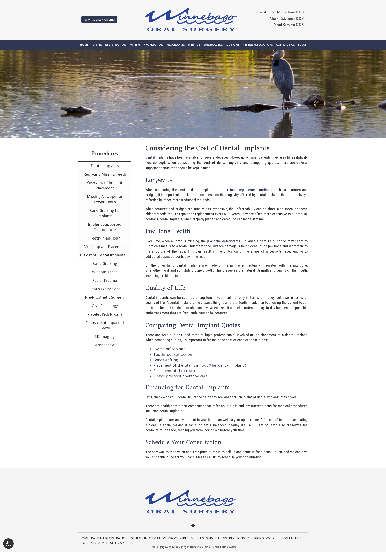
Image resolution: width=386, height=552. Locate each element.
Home (84, 44)
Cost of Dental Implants (104, 255)
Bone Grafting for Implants (104, 213)
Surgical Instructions (221, 44)
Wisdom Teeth (104, 271)
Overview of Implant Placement (104, 185)
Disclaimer (99, 543)
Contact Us (285, 44)
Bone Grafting (165, 359)
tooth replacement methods (251, 190)
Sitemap (117, 543)
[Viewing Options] (8, 543)
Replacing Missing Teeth (105, 174)
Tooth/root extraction (172, 354)
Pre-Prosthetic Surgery (105, 297)
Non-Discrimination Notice (220, 547)
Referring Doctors (258, 44)
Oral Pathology (105, 305)
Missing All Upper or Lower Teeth (105, 199)
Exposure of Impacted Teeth (105, 325)
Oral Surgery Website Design (166, 547)
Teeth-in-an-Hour (105, 238)
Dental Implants (105, 165)
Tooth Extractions (104, 288)
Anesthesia (104, 344)
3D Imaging (105, 336)
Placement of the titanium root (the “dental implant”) (199, 365)
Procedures (175, 44)
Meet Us (194, 44)
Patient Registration (109, 44)
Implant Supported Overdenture (104, 227)
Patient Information (146, 44)
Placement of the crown (174, 370)
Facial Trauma (104, 280)
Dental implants (156, 157)
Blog (302, 44)
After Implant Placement (104, 246)
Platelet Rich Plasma (104, 314)
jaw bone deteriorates (223, 241)
